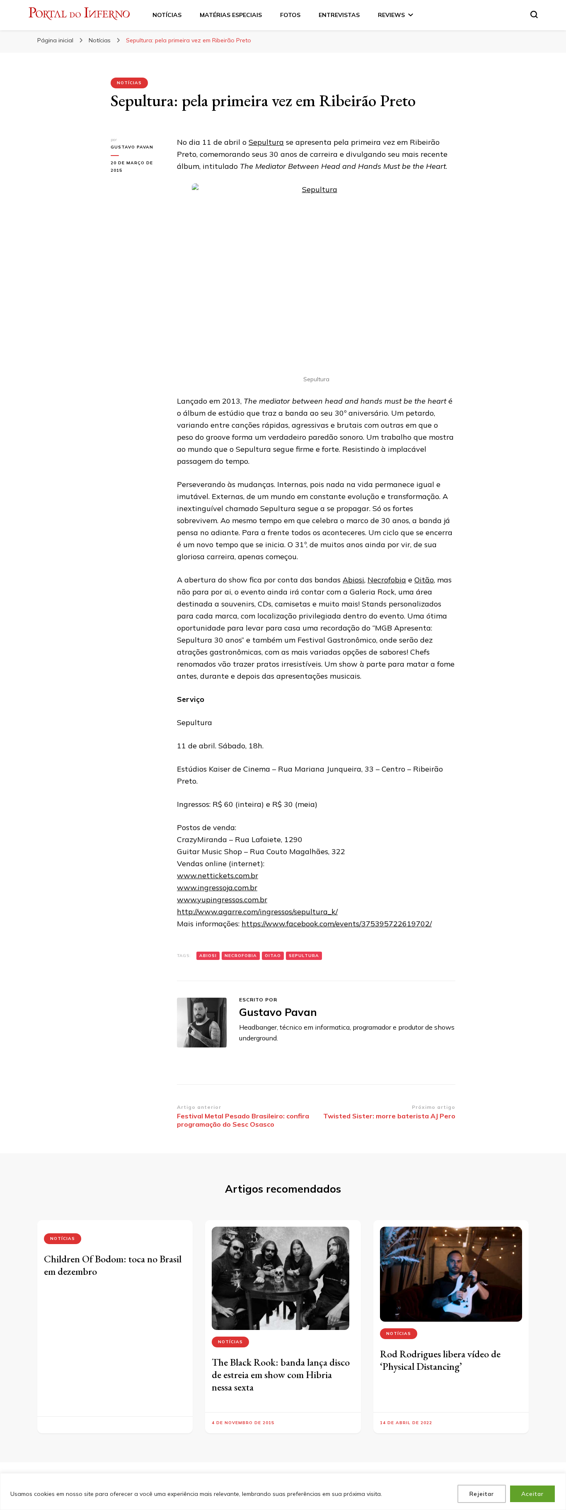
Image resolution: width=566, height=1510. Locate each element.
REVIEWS (391, 15)
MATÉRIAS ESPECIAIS (231, 15)
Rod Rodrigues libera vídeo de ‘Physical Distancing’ (440, 1360)
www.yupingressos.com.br (222, 899)
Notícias (129, 82)
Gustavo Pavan (132, 147)
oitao (273, 955)
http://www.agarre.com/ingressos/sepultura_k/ (257, 911)
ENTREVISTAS (339, 15)
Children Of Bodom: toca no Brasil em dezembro (112, 1265)
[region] (283, 1491)
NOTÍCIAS (166, 15)
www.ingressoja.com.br (217, 887)
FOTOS (290, 15)
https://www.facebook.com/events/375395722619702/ (337, 923)
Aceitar (532, 1494)
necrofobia (241, 955)
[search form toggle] (534, 14)
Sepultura (266, 142)
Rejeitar (481, 1494)
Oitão (424, 580)
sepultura (304, 955)
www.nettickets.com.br (217, 875)
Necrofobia (387, 580)
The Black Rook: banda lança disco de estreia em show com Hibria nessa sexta (281, 1374)
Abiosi (353, 580)
